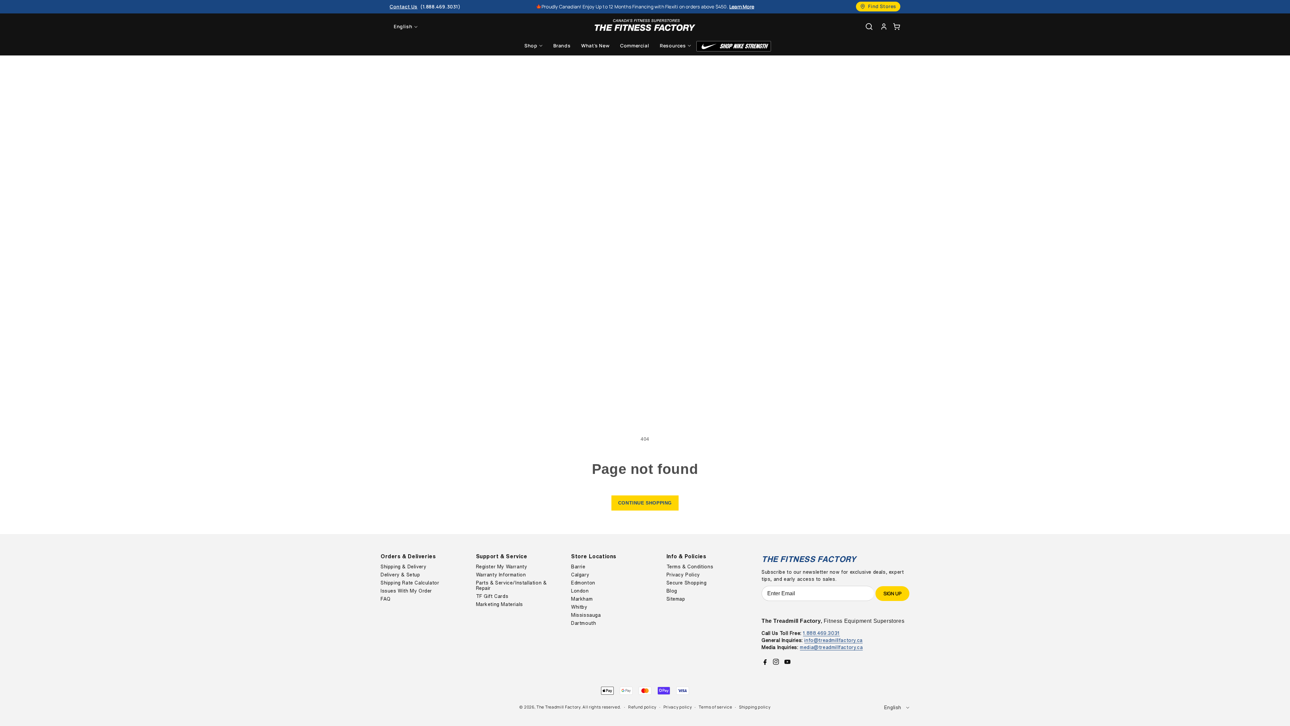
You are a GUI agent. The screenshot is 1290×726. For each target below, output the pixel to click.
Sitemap (675, 599)
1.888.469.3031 (821, 633)
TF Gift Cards (492, 596)
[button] (896, 26)
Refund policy (642, 707)
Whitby (579, 607)
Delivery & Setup (400, 574)
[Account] (884, 26)
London (580, 591)
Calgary (580, 574)
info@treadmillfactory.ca (833, 640)
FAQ (386, 599)
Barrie (578, 566)
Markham (582, 599)
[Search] (869, 27)
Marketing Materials (499, 604)
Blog (671, 591)
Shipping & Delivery (403, 566)
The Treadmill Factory (558, 707)
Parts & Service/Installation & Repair (511, 585)
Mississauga (586, 615)
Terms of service (715, 707)
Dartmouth (583, 623)
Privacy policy (677, 707)
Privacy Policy (683, 574)
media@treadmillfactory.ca (831, 647)
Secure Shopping (686, 583)
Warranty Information (501, 574)
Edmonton (583, 583)
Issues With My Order (406, 591)
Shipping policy (755, 707)
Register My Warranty (501, 566)
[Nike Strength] (733, 46)
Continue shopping (645, 503)
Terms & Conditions (690, 566)
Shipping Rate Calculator (410, 583)
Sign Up (892, 593)
